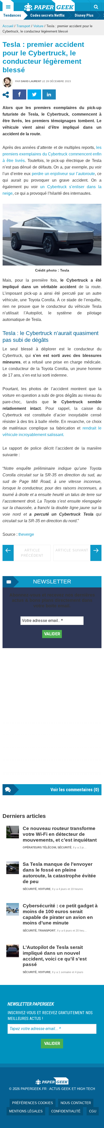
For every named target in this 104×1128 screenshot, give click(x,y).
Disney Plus (84, 15)
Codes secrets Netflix (47, 15)
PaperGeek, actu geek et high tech (49, 5)
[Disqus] (52, 721)
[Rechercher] (95, 7)
